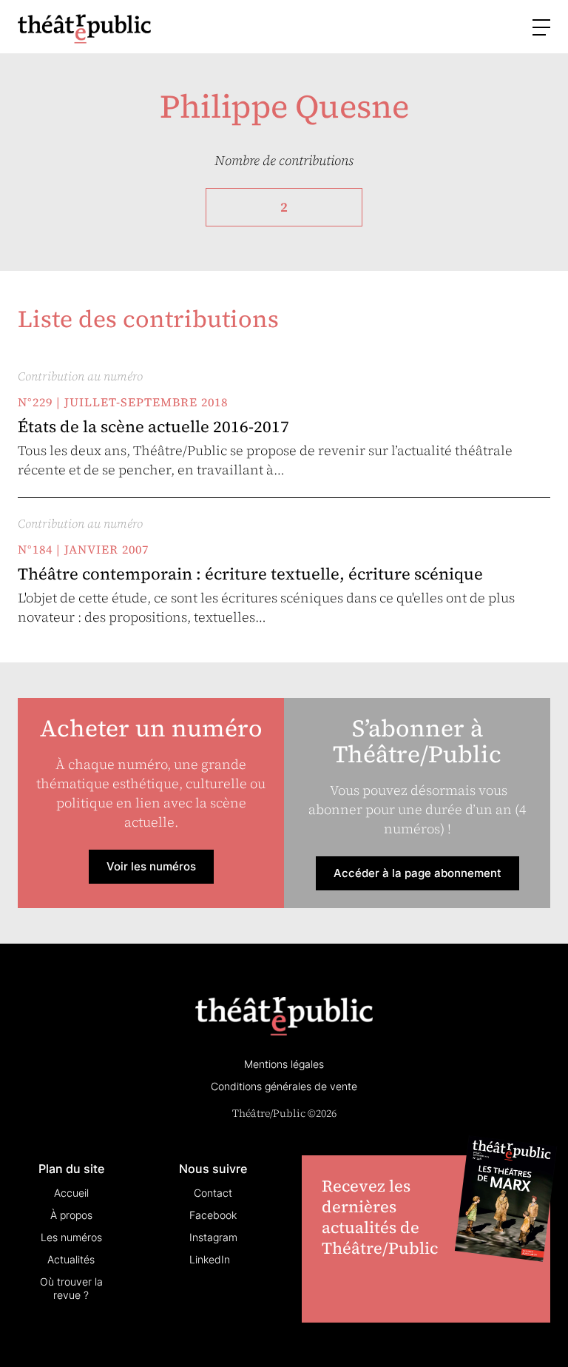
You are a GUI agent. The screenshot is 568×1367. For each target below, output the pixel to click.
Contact (213, 1192)
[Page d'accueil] (84, 28)
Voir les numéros (151, 866)
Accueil (71, 1192)
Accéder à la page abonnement (417, 873)
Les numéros (71, 1237)
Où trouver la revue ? (71, 1288)
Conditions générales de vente (284, 1086)
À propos (71, 1215)
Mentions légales (284, 1064)
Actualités (71, 1259)
